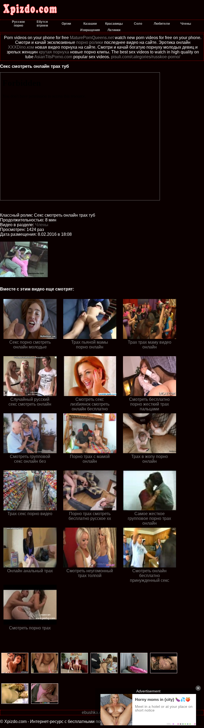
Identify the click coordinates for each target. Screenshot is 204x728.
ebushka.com (94, 712)
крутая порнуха (54, 52)
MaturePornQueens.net (92, 37)
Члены (41, 224)
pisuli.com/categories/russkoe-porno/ (145, 56)
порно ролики (89, 42)
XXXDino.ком (21, 47)
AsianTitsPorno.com (53, 56)
